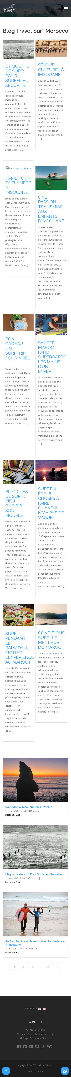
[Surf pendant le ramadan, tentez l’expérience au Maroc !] (18, 614)
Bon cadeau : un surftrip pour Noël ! (17, 350)
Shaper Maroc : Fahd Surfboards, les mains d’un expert (52, 357)
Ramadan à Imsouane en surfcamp (28, 807)
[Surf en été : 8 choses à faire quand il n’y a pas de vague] (51, 470)
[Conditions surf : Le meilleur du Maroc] (51, 614)
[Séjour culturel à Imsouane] (51, 48)
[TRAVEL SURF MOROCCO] (9, 7)
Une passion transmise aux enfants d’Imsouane (51, 209)
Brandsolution (35, 1071)
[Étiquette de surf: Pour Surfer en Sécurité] (18, 48)
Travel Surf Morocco (29, 811)
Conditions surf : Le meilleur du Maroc (51, 640)
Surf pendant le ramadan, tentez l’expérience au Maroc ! (19, 648)
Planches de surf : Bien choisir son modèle (16, 503)
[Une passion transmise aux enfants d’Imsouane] (51, 177)
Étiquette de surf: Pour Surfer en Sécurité (17, 76)
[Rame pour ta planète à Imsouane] (18, 168)
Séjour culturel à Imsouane (51, 69)
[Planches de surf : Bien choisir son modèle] (18, 472)
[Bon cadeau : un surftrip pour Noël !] (18, 322)
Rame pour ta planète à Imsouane (18, 185)
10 (47, 966)
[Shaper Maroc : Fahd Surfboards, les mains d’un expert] (51, 324)
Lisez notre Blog (12, 814)
